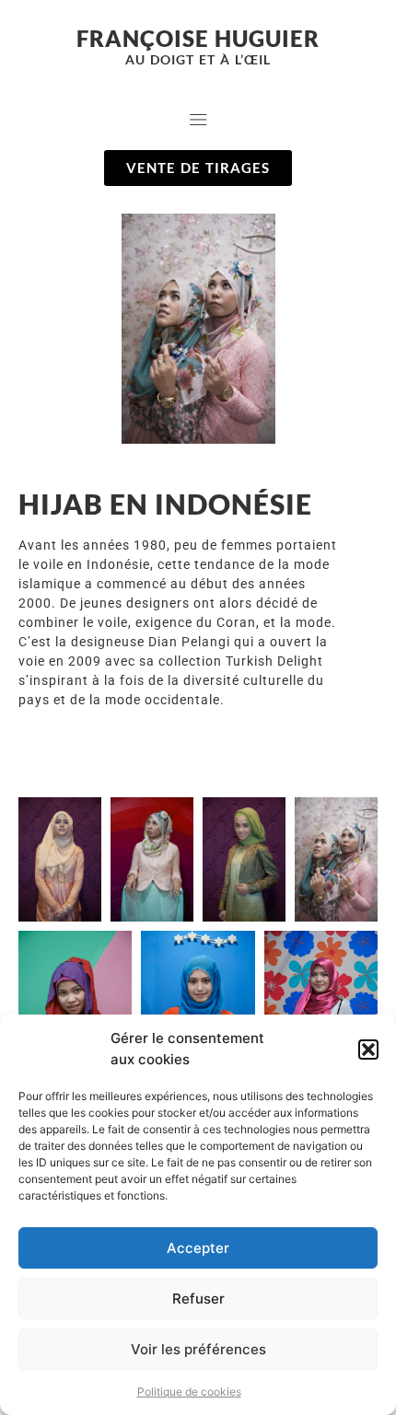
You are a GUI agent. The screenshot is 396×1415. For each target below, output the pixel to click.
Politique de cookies (189, 1391)
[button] (368, 1049)
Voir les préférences (198, 1349)
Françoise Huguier (198, 38)
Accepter (198, 1248)
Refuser (198, 1298)
